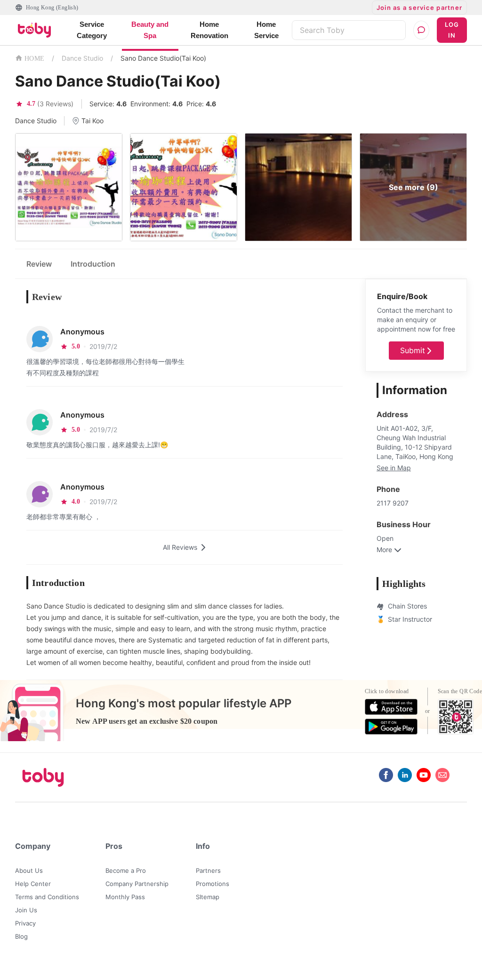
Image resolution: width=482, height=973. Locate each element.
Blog (21, 936)
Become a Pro (125, 870)
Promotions (212, 883)
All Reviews (180, 547)
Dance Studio (82, 58)
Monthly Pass (125, 897)
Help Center (33, 883)
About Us (29, 870)
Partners (208, 870)
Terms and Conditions (47, 897)
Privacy (25, 923)
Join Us (26, 910)
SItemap (207, 897)
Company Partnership (137, 883)
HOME (34, 58)
